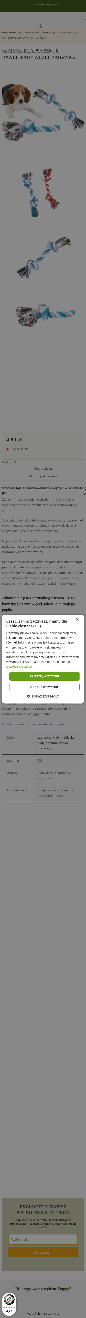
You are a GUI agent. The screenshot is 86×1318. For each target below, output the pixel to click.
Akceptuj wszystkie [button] (44, 676)
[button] (43, 696)
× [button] (77, 619)
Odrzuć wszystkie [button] (44, 687)
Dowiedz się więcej (19, 666)
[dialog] (43, 659)
